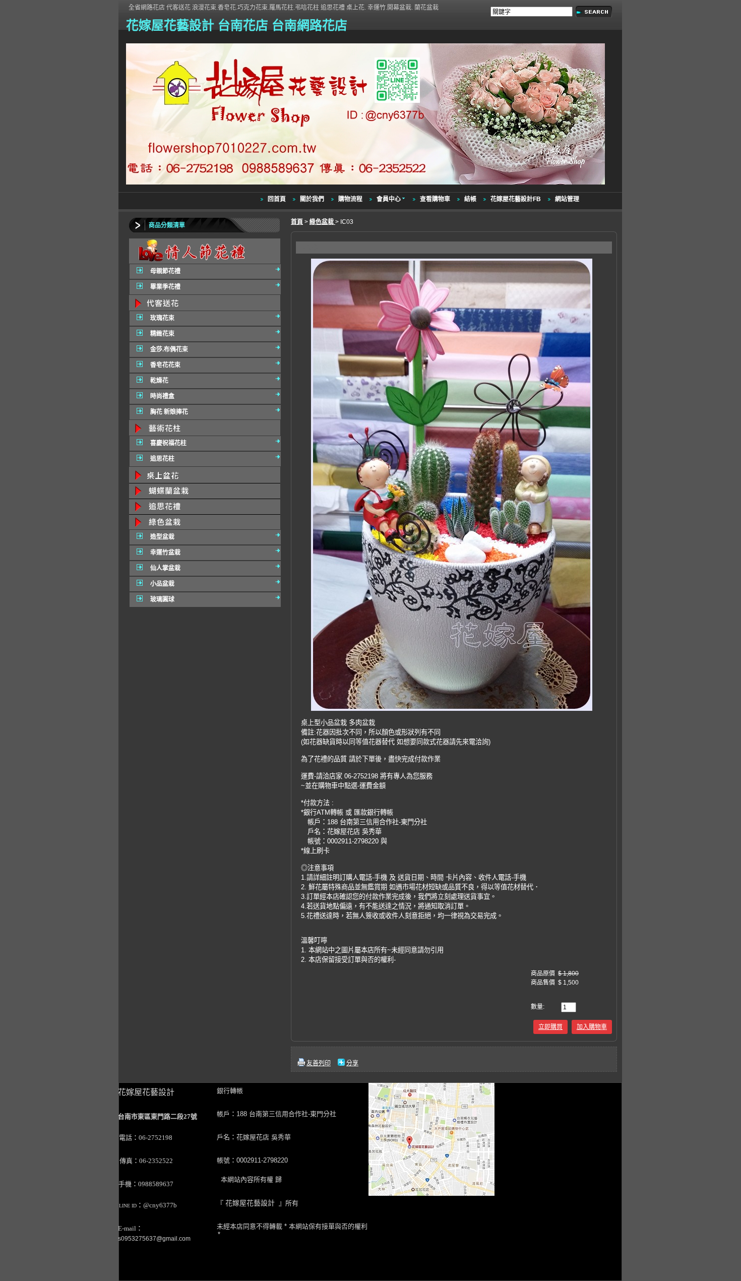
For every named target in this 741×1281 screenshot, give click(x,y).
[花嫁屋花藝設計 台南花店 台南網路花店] (366, 185)
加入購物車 (592, 1026)
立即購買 (550, 1026)
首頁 (297, 221)
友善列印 (318, 1063)
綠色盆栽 (322, 221)
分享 (352, 1063)
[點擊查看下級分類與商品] (204, 251)
